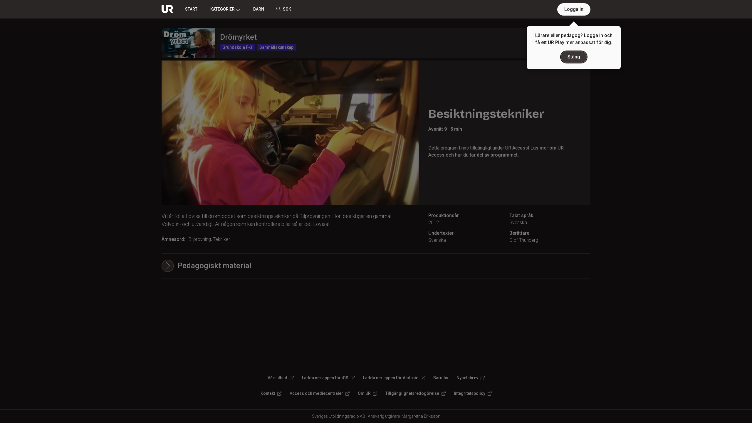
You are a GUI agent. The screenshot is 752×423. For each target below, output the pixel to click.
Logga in (573, 9)
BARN (258, 9)
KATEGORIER (222, 9)
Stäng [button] (574, 57)
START (191, 9)
